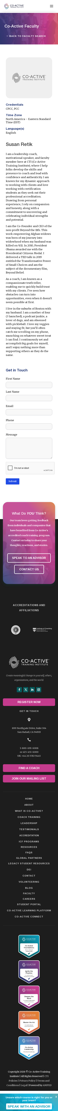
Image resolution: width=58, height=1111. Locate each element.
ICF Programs (29, 841)
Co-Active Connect (29, 916)
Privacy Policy (27, 1080)
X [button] (56, 1097)
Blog (29, 888)
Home (29, 798)
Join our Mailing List (29, 778)
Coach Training (29, 817)
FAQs (29, 852)
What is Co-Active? (29, 811)
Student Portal (29, 904)
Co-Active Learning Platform (29, 910)
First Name (13, 378)
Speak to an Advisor (29, 558)
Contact (29, 875)
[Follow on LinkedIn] (32, 689)
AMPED (47, 1085)
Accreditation (29, 835)
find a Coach (29, 768)
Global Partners (29, 858)
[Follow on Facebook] (19, 689)
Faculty (29, 893)
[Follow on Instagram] (38, 689)
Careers (29, 899)
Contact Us (29, 569)
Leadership (29, 823)
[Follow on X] (25, 689)
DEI (29, 869)
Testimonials (29, 829)
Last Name (12, 391)
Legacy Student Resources (29, 863)
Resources (29, 847)
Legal (24, 1085)
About (29, 805)
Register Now (29, 702)
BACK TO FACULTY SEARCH (27, 36)
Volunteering (29, 882)
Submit (13, 481)
